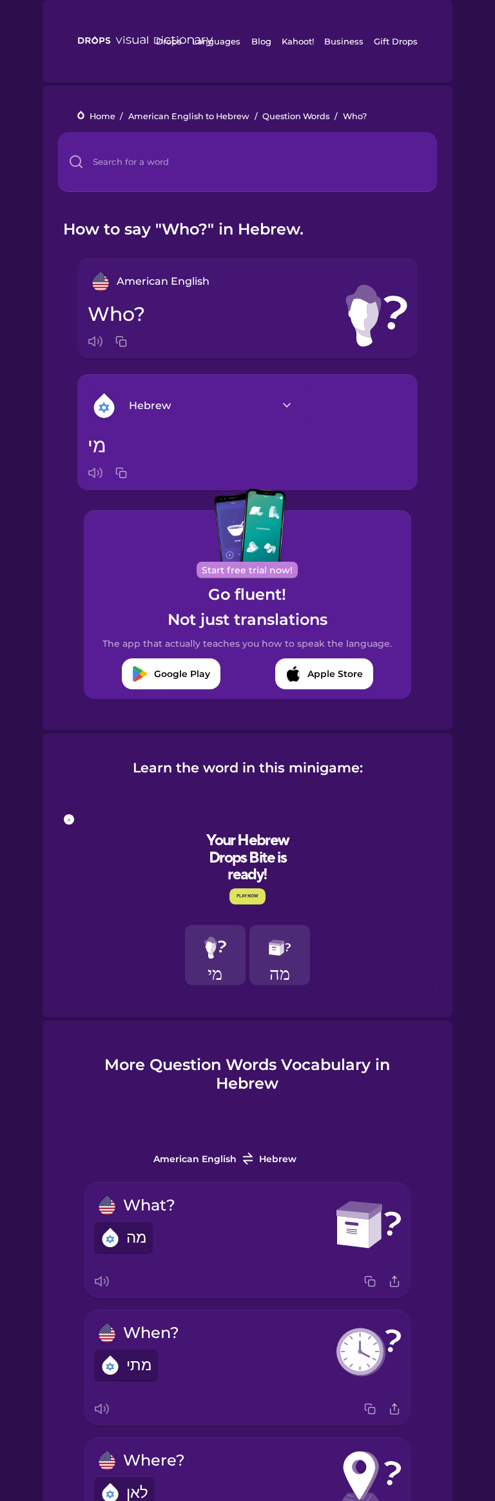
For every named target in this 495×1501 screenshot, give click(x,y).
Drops (169, 41)
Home (102, 116)
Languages (216, 41)
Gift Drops (396, 41)
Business (344, 41)
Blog (261, 41)
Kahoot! (298, 41)
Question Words (295, 116)
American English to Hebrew (188, 116)
